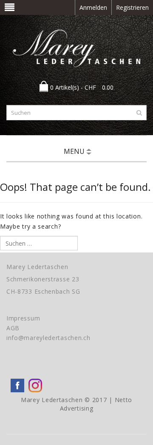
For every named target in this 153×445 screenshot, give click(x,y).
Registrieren (132, 7)
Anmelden (93, 7)
